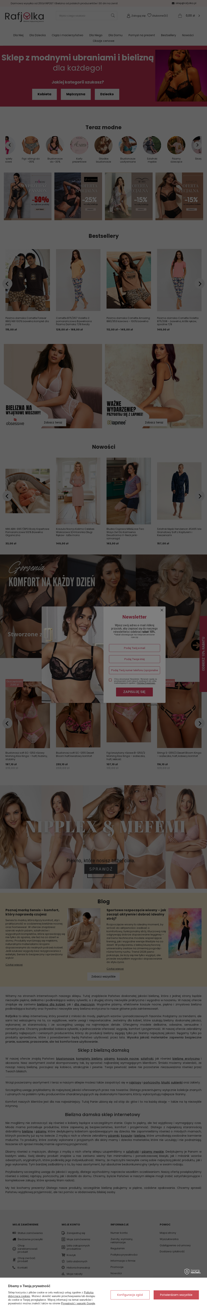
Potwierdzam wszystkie (176, 1295)
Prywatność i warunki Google (78, 1303)
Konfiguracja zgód (130, 1295)
